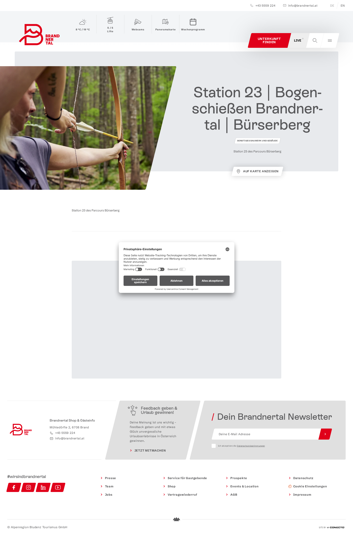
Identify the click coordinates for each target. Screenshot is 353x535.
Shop (172, 486)
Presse (110, 478)
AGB (233, 494)
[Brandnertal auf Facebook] (13, 487)
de (332, 5)
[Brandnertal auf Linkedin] (43, 487)
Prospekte (238, 478)
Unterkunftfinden (269, 40)
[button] (315, 40)
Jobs (109, 494)
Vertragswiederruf (182, 494)
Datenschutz (303, 478)
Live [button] (297, 40)
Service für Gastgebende (187, 478)
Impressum (302, 494)
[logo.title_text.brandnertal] (40, 35)
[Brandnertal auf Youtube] (57, 487)
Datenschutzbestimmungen (251, 446)
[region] (176, 334)
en (343, 5)
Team (109, 486)
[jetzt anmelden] (325, 434)
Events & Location (244, 486)
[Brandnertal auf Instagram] (28, 487)
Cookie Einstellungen (310, 486)
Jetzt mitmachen (150, 450)
